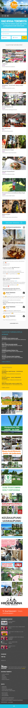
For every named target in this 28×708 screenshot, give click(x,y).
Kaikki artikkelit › (6, 361)
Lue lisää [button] (10, 702)
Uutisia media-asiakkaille (7, 689)
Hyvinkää (16, 638)
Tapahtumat (4, 678)
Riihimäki (12, 622)
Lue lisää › (23, 668)
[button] (14, 258)
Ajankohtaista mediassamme (8, 697)
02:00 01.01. (3, 660)
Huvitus (3, 675)
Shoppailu (4, 676)
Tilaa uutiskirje (5, 694)
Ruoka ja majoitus (5, 679)
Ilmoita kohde (5, 692)
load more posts (14, 323)
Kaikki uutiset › (6, 387)
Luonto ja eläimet (5, 674)
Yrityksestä (4, 686)
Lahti (12, 647)
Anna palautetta (5, 695)
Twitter (3, 656)
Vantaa (17, 627)
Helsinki (13, 643)
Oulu (16, 632)
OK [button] (14, 706)
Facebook (3, 654)
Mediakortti (4, 687)
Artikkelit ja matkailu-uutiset (7, 699)
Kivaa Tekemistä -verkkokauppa (8, 690)
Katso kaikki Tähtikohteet (13, 223)
